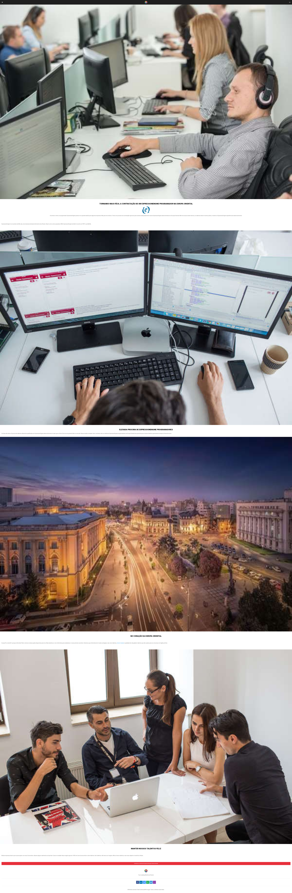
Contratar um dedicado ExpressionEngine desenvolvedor (146, 863)
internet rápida (120, 643)
